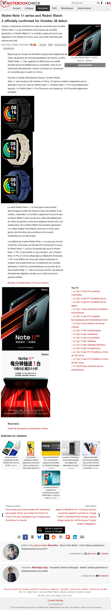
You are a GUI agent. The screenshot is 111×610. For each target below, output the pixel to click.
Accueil (16, 8)
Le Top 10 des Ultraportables (87, 330)
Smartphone (8, 48)
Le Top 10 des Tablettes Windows (89, 344)
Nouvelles (43, 8)
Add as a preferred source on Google (53, 530)
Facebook (103, 575)
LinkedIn (104, 553)
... (108, 8)
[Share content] (19, 537)
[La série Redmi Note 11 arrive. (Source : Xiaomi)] (84, 40)
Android (42, 44)
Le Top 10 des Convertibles (86, 337)
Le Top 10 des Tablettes (84, 341)
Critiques (29, 8)
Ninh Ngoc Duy (40, 567)
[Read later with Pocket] (60, 537)
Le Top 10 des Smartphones (86, 348)
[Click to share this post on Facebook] (25, 537)
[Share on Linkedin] (74, 537)
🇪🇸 (34, 44)
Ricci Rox (53, 545)
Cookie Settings (55, 600)
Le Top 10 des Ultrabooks (85, 334)
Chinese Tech (60, 44)
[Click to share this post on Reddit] (53, 537)
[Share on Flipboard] (67, 537)
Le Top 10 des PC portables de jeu (89, 298)
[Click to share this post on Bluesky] (39, 537)
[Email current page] (82, 537)
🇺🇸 (31, 44)
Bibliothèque (67, 8)
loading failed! (71, 65)
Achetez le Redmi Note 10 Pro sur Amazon (28, 282)
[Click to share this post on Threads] (32, 537)
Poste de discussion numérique (23, 428)
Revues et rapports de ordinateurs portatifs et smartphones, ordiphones (31, 589)
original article (40, 545)
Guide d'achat (84, 8)
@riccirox (91, 553)
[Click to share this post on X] (46, 537)
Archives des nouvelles (79, 589)
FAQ (54, 8)
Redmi (45, 428)
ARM (50, 44)
